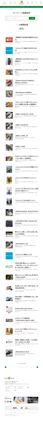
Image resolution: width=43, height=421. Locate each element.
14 (19, 367)
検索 (33, 18)
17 (25, 367)
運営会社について (13, 414)
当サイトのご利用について (14, 412)
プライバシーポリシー (23, 412)
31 (33, 367)
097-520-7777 (8, 382)
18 (27, 367)
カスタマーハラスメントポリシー (33, 412)
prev (5, 367)
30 (31, 367)
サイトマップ (7, 412)
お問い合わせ (7, 414)
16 (23, 367)
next (37, 367)
